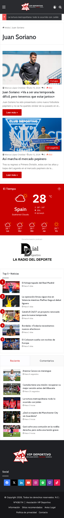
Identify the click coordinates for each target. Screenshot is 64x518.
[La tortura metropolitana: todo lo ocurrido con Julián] (11, 403)
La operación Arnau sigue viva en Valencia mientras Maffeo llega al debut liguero (41, 300)
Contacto (43, 512)
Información (14, 507)
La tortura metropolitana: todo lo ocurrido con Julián (33, 15)
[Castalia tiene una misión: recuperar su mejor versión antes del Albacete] (11, 389)
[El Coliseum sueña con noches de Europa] (11, 344)
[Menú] (3, 8)
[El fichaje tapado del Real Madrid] (11, 287)
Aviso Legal (50, 507)
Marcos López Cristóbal (15, 88)
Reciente (15, 360)
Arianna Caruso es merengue (37, 370)
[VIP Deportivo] (32, 7)
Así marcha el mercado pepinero (24, 159)
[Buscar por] (60, 8)
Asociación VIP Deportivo (38, 502)
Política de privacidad (26, 512)
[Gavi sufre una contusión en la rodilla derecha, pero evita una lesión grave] (11, 431)
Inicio (7, 27)
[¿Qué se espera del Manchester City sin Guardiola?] (11, 417)
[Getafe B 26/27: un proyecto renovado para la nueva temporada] (11, 316)
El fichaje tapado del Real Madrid (38, 282)
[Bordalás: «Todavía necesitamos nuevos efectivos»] (11, 330)
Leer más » (12, 112)
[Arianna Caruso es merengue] (11, 375)
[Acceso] (54, 8)
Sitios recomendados (32, 507)
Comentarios (47, 360)
